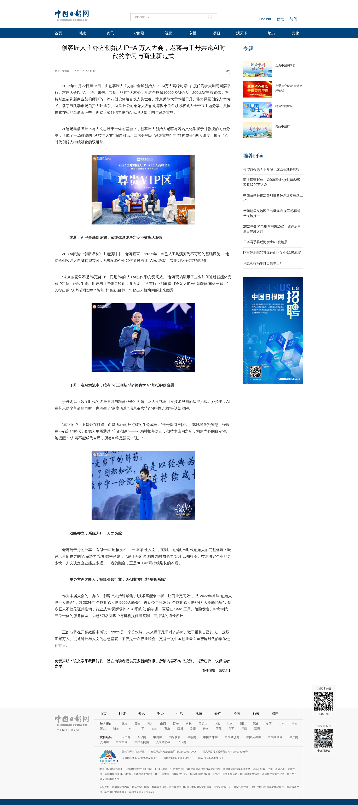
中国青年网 (210, 737)
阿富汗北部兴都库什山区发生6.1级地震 (272, 252)
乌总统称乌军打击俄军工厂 (263, 263)
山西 (163, 723)
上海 (217, 723)
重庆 (167, 728)
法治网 (182, 742)
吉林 (189, 723)
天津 (137, 723)
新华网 (141, 737)
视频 (168, 33)
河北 (150, 723)
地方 (271, 33)
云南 (206, 728)
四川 (180, 728)
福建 (256, 723)
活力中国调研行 (285, 65)
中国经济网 (232, 737)
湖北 (103, 728)
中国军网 (121, 742)
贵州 (193, 728)
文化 (295, 33)
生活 (179, 713)
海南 (154, 728)
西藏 (218, 728)
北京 (124, 723)
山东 (281, 723)
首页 (58, 33)
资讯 (110, 33)
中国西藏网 (275, 737)
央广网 (293, 737)
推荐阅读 (253, 156)
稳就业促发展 (284, 106)
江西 (269, 723)
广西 (141, 728)
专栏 (192, 33)
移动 (280, 19)
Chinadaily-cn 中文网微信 (323, 738)
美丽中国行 (282, 126)
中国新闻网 (141, 742)
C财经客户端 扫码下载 (324, 701)
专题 (248, 48)
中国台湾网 (253, 737)
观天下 (241, 33)
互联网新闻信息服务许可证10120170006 (174, 751)
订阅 (294, 19)
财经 (160, 713)
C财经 (139, 33)
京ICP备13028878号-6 (210, 757)
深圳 (257, 728)
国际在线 (174, 737)
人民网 (126, 737)
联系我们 (76, 730)
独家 (256, 713)
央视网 (191, 737)
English (265, 19)
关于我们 (62, 730)
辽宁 (176, 723)
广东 (129, 728)
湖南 (116, 728)
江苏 (230, 723)
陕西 (231, 728)
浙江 (243, 723)
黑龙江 (203, 723)
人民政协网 (163, 742)
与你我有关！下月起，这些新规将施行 (271, 169)
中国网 (157, 737)
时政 (82, 33)
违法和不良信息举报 (133, 751)
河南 (294, 723)
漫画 (216, 33)
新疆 (244, 728)
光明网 (104, 742)
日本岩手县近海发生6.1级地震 (265, 242)
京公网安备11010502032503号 (139, 757)
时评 (122, 713)
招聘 (275, 713)
